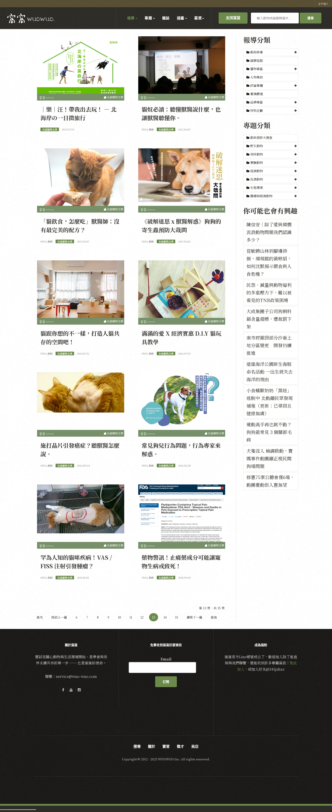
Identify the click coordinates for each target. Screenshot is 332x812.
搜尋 (310, 18)
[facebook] (63, 690)
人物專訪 (256, 77)
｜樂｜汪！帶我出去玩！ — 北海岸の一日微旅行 (78, 113)
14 (165, 617)
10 (119, 617)
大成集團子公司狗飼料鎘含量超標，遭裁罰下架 (269, 319)
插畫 (181, 18)
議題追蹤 (256, 60)
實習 (166, 746)
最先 (40, 617)
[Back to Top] (317, 797)
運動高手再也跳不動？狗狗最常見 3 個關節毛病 (269, 432)
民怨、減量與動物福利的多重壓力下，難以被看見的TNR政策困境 (269, 292)
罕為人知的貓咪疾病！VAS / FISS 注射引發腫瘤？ (76, 561)
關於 (151, 746)
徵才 (180, 746)
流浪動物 (256, 179)
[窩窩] (30, 18)
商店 (195, 746)
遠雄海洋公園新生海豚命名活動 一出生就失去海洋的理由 (269, 372)
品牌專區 (256, 102)
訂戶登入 (323, 3)
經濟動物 (256, 171)
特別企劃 (256, 110)
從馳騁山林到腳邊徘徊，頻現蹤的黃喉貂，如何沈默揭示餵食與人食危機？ (269, 262)
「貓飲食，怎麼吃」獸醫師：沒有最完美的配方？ (79, 225)
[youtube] (71, 690)
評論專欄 (256, 85)
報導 (131, 18)
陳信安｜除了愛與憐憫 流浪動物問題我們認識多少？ (269, 232)
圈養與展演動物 (261, 196)
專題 (149, 18)
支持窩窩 (233, 18)
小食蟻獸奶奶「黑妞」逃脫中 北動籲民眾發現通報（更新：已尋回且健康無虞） (269, 402)
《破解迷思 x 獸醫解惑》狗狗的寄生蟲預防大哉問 (181, 225)
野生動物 (256, 146)
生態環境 (256, 187)
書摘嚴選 (256, 94)
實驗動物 (256, 162)
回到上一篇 (59, 617)
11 (130, 617)
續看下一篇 (194, 617)
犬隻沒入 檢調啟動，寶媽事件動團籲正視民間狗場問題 (269, 458)
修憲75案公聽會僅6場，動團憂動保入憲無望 (270, 481)
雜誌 (166, 18)
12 (142, 617)
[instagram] (79, 690)
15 (176, 617)
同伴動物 (256, 154)
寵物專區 (256, 69)
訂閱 (166, 682)
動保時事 (256, 52)
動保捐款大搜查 (260, 137)
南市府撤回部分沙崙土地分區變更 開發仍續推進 (269, 345)
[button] (271, 52)
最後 (214, 617)
